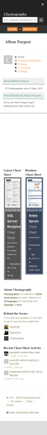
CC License (16, 401)
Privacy (10, 405)
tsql (11, 275)
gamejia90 (15, 352)
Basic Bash (35, 352)
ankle (37, 270)
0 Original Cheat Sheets (29, 60)
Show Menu (42, 4)
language (8, 304)
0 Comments (24, 67)
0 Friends (22, 64)
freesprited (14, 264)
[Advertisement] (21, 4)
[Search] (41, 19)
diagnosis (33, 266)
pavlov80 (14, 360)
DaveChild (15, 326)
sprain (31, 270)
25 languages (11, 301)
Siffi (33, 254)
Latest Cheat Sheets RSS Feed (23, 412)
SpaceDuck (15, 332)
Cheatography (11, 294)
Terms (29, 401)
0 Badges (22, 71)
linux (19, 304)
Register (30, 29)
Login (12, 29)
